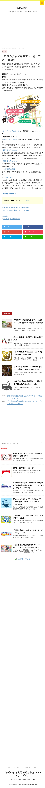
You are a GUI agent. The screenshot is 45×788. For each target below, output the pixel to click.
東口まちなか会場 (10, 161)
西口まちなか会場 (10, 150)
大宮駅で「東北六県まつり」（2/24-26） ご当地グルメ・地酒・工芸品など (28, 322)
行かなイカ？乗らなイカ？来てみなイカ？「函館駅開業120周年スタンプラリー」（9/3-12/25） (28, 501)
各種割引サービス (9, 193)
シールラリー (8, 177)
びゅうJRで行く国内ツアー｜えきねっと (17, 210)
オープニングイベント (11, 131)
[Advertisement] (22, 29)
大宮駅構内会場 (9, 169)
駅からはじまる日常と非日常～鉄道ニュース (22, 779)
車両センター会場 (10, 139)
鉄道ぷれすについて (31, 767)
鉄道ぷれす (22, 7)
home (10, 767)
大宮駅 (28, 200)
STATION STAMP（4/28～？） (24, 468)
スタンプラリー (18, 767)
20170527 (6, 219)
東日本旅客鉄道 (15, 219)
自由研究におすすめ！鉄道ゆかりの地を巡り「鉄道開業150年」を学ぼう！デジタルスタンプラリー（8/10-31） (28, 485)
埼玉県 (5, 216)
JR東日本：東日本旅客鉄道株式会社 (15, 207)
